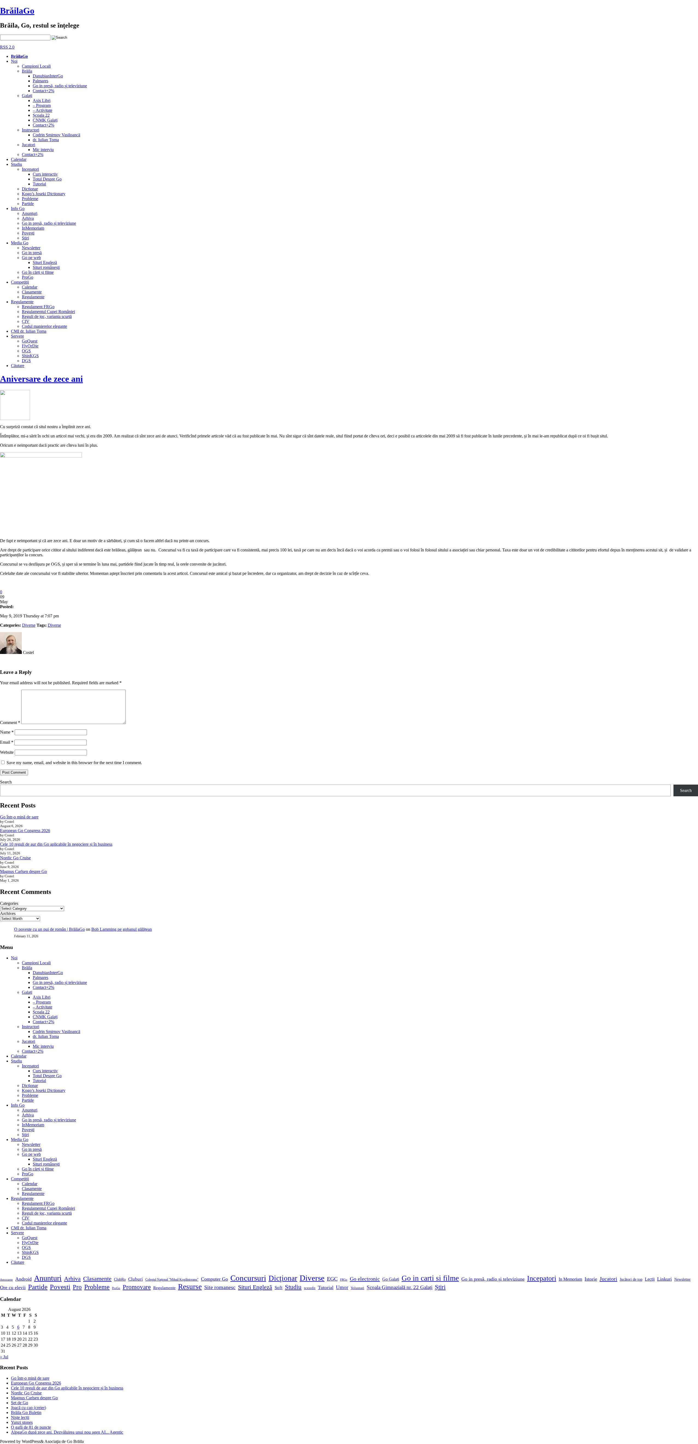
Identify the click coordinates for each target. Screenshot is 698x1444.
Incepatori (30, 169)
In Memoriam (570, 1279)
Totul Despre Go (47, 179)
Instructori (30, 130)
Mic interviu (43, 149)
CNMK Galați (45, 120)
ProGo (27, 277)
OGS (26, 351)
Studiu (16, 164)
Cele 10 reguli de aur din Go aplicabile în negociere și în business (56, 844)
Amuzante (6, 1279)
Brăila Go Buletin (26, 1412)
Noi (14, 61)
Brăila (27, 71)
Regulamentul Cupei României (48, 311)
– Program (42, 105)
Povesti (60, 1286)
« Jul (4, 1357)
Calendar (18, 159)
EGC (332, 1279)
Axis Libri (41, 100)
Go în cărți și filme (38, 272)
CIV (25, 321)
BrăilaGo (17, 11)
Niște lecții (20, 1417)
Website (7, 752)
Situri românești (46, 267)
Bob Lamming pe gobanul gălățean (121, 929)
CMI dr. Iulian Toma (28, 331)
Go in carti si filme (430, 1278)
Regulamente (33, 297)
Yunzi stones (22, 1422)
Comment (10, 722)
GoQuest (29, 341)
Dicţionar (30, 189)
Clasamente (32, 292)
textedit (309, 1288)
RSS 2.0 (7, 47)
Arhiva (28, 218)
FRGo (343, 1279)
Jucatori (28, 144)
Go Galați (390, 1279)
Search (6, 782)
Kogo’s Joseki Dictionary (43, 193)
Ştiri (25, 238)
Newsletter (31, 247)
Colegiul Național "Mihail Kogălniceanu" (171, 1279)
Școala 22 (41, 115)
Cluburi (135, 1279)
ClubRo (120, 1279)
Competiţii (20, 282)
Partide (28, 203)
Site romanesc (220, 1287)
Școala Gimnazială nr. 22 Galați (399, 1287)
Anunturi (48, 1278)
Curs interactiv (45, 174)
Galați (27, 95)
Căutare (17, 365)
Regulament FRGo (38, 306)
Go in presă (32, 252)
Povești (28, 233)
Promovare (137, 1286)
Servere (17, 336)
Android (23, 1279)
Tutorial (39, 184)
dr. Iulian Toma (46, 139)
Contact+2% (43, 90)
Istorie (591, 1279)
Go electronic (365, 1279)
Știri (440, 1286)
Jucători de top (631, 1279)
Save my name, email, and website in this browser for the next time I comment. (74, 762)
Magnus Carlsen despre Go (23, 871)
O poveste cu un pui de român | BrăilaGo (49, 929)
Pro (77, 1287)
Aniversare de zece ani (41, 379)
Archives (8, 913)
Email (6, 742)
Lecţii (650, 1279)
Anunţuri (29, 213)
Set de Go (19, 1402)
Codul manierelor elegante (44, 326)
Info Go (18, 208)
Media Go (19, 243)
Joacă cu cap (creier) (28, 1407)
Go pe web (31, 257)
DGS (26, 360)
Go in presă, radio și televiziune (60, 85)
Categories (9, 903)
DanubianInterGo (48, 76)
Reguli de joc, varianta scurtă (47, 316)
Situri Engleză (45, 262)
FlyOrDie (30, 346)
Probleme (30, 198)
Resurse (190, 1287)
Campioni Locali (36, 66)
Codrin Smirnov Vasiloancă (56, 135)
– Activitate (42, 110)
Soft (278, 1287)
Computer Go (214, 1279)
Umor (342, 1287)
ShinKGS (30, 355)
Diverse (28, 625)
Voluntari (357, 1288)
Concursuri (248, 1278)
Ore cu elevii (13, 1287)
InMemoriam (33, 228)
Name (7, 732)
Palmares (40, 81)
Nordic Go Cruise (15, 857)
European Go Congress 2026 (25, 830)
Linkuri (664, 1279)
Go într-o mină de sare (19, 817)
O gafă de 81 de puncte (31, 1427)
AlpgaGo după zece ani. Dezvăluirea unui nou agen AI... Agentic (67, 1432)
